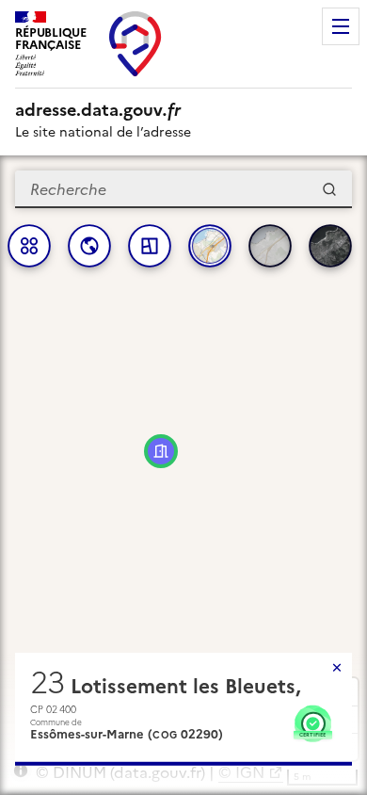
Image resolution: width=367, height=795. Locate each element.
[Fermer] (337, 668)
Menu (340, 26)
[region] (183, 475)
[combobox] (183, 189)
